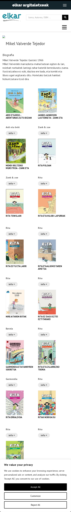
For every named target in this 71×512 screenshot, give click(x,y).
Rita (40, 177)
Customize (35, 495)
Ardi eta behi (13, 127)
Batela (9, 328)
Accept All (35, 486)
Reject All (35, 504)
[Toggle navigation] (64, 5)
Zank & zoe (44, 127)
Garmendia (11, 378)
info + (12, 133)
